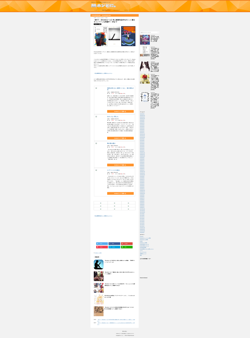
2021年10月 (142, 137)
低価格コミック (143, 253)
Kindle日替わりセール (106, 10)
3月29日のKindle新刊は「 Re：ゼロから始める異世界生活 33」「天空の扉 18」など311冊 (155, 39)
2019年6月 (142, 180)
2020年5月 (142, 163)
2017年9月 (142, 213)
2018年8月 (142, 196)
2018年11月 (142, 191)
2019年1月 (142, 188)
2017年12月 (142, 209)
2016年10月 (142, 230)
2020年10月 (142, 155)
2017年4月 (142, 221)
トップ (95, 10)
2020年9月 (142, 157)
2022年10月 (142, 118)
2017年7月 (142, 216)
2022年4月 (142, 127)
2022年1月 (142, 132)
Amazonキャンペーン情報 (145, 238)
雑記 (141, 255)
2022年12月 (142, 115)
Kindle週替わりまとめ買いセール (146, 248)
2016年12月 (142, 227)
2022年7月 (142, 123)
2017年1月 (142, 226)
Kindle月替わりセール (144, 245)
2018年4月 (142, 202)
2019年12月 (142, 171)
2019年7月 (142, 179)
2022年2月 (142, 131)
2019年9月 (142, 176)
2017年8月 (142, 215)
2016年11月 (142, 229)
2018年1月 (142, 207)
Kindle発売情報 (143, 247)
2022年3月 (142, 129)
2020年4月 (142, 165)
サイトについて (117, 10)
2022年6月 (142, 124)
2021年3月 (142, 148)
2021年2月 (142, 149)
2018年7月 (142, 198)
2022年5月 (142, 126)
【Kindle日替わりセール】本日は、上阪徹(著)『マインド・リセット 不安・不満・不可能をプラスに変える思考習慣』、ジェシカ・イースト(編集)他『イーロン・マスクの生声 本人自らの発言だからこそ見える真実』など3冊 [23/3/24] (155, 101)
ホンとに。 (125, 331)
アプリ (141, 250)
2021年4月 (142, 146)
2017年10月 (142, 212)
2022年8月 (142, 121)
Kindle (141, 241)
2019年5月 (142, 182)
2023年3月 (142, 113)
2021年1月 (142, 151)
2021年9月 (142, 138)
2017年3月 (142, 223)
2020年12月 (142, 152)
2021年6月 (142, 143)
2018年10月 (142, 193)
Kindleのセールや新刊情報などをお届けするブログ (125, 333)
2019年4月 (142, 184)
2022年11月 (142, 116)
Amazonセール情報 (144, 239)
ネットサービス (143, 252)
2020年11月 (142, 154)
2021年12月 (142, 134)
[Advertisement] (104, 231)
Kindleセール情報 (98, 252)
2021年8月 (142, 140)
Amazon (141, 236)
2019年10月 (142, 174)
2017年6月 (142, 218)
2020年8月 (142, 159)
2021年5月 (142, 145)
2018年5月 (142, 201)
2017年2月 (142, 224)
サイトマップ (126, 10)
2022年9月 (142, 120)
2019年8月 (142, 177)
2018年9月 (142, 194)
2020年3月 (142, 166)
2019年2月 (142, 187)
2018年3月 (142, 204)
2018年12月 (142, 190)
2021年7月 (142, 141)
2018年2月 (142, 205)
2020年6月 (142, 162)
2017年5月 (142, 219)
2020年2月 (142, 168)
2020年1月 (142, 170)
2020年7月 (142, 160)
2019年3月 (142, 185)
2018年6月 (142, 199)
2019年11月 (142, 173)
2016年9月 (142, 232)
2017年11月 (142, 210)
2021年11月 (142, 135)
